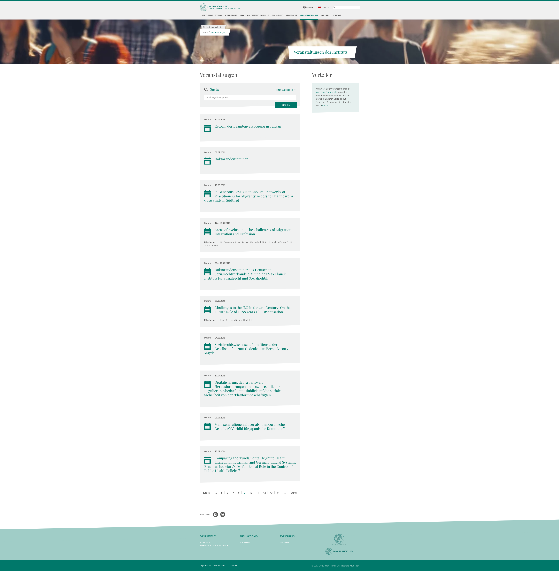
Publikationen (249, 536)
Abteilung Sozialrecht (326, 92)
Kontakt (233, 565)
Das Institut (207, 536)
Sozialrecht (205, 542)
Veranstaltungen (217, 32)
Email (325, 105)
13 (271, 492)
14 (278, 492)
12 (264, 492)
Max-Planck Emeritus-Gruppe (214, 545)
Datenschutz (220, 565)
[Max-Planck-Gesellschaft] (339, 539)
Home (205, 32)
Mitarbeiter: (210, 242)
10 (251, 492)
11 (257, 492)
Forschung (287, 536)
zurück (206, 492)
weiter (294, 492)
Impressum (205, 565)
